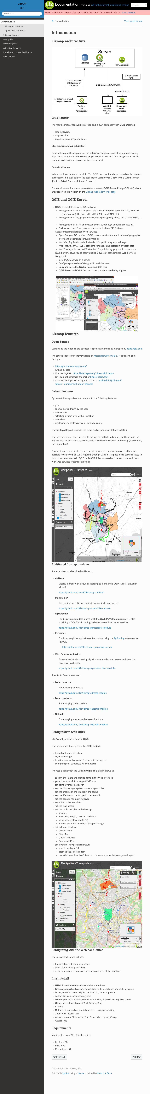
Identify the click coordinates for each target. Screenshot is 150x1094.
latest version (128, 12)
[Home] (53, 21)
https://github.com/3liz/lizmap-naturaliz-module (83, 725)
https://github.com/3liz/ (106, 356)
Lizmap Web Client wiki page (100, 192)
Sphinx (65, 1073)
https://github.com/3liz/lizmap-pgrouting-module (87, 647)
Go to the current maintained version (110, 5)
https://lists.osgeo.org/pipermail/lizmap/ (93, 373)
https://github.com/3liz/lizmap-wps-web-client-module (87, 668)
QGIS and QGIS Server (15, 31)
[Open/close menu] (1, 22)
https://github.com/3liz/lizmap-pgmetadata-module (85, 628)
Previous (60, 1057)
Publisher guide (10, 44)
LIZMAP (22, 4)
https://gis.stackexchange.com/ (71, 366)
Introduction (9, 22)
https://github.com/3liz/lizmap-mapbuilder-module (84, 608)
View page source (133, 21)
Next (135, 1057)
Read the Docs (104, 1073)
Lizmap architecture (14, 26)
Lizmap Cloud (9, 57)
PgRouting (119, 638)
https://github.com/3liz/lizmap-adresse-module (83, 693)
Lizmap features (12, 35)
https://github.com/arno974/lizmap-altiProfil (81, 592)
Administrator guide (12, 48)
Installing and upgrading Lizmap (17, 52)
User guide (8, 39)
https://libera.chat (99, 377)
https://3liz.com (134, 349)
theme (81, 1073)
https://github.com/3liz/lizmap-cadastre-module (83, 709)
